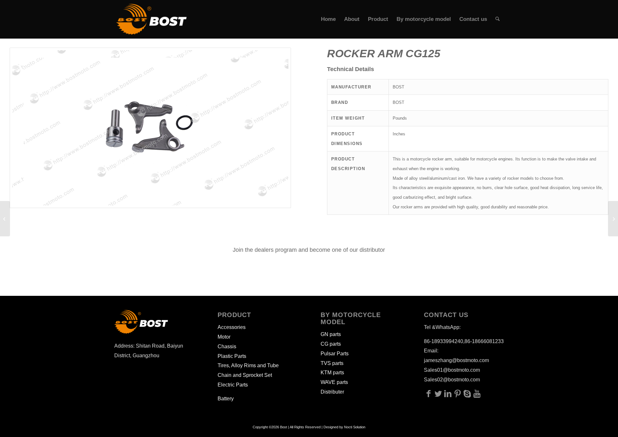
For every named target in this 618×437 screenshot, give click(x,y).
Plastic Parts (232, 356)
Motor (224, 337)
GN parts (331, 334)
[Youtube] (477, 393)
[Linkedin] (448, 393)
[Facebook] (429, 393)
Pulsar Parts (335, 353)
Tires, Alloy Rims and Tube (248, 365)
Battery (226, 398)
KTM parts (332, 372)
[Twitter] (438, 393)
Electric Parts (233, 384)
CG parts (331, 344)
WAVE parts (334, 382)
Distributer (332, 392)
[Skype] (467, 393)
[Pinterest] (458, 393)
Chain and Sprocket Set (245, 375)
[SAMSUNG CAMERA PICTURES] (150, 128)
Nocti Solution (354, 427)
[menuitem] (328, 19)
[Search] (497, 19)
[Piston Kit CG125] (5, 218)
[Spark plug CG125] (613, 218)
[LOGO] (151, 19)
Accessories (232, 327)
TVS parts (332, 363)
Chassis (227, 346)
